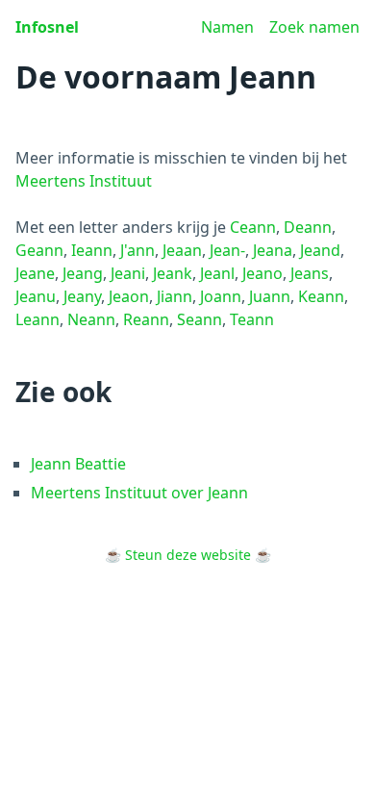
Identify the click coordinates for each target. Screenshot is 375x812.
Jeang (82, 273)
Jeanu (35, 296)
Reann (146, 319)
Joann (220, 296)
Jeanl (217, 273)
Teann (252, 319)
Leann (37, 319)
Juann (269, 296)
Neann (91, 319)
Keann (321, 296)
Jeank (172, 273)
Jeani (128, 273)
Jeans (309, 273)
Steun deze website (188, 555)
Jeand (320, 250)
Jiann (174, 296)
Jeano (262, 273)
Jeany (82, 296)
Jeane (35, 273)
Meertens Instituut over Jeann (139, 492)
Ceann (253, 227)
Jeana (272, 250)
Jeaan (182, 250)
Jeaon (129, 296)
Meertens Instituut (83, 180)
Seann (199, 319)
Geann (39, 250)
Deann (308, 227)
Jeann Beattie (78, 463)
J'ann (137, 250)
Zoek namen (314, 27)
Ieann (91, 250)
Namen (227, 27)
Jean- (227, 250)
